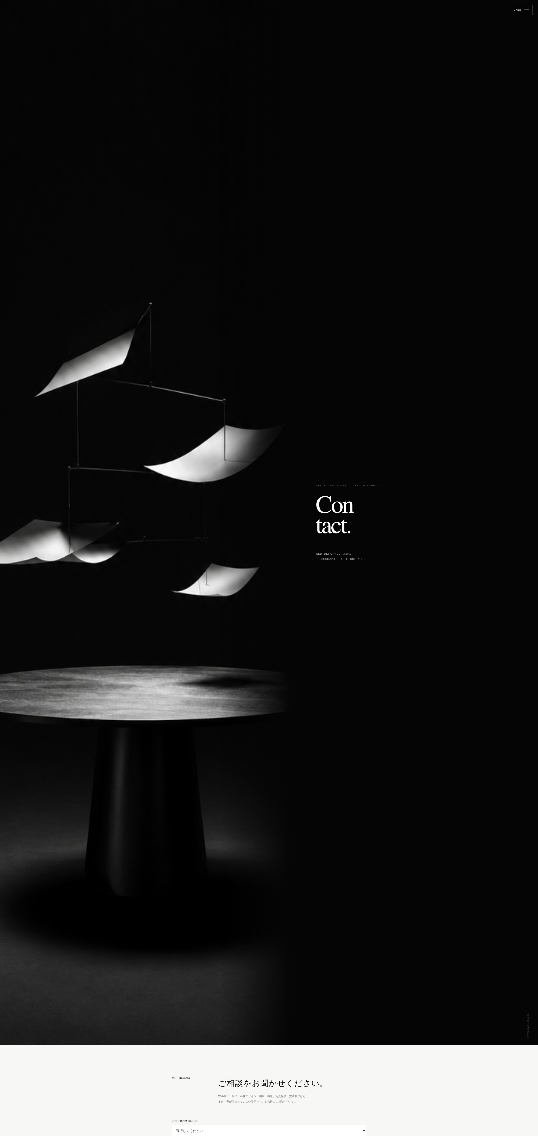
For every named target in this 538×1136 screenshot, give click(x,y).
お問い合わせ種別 (185, 1120)
